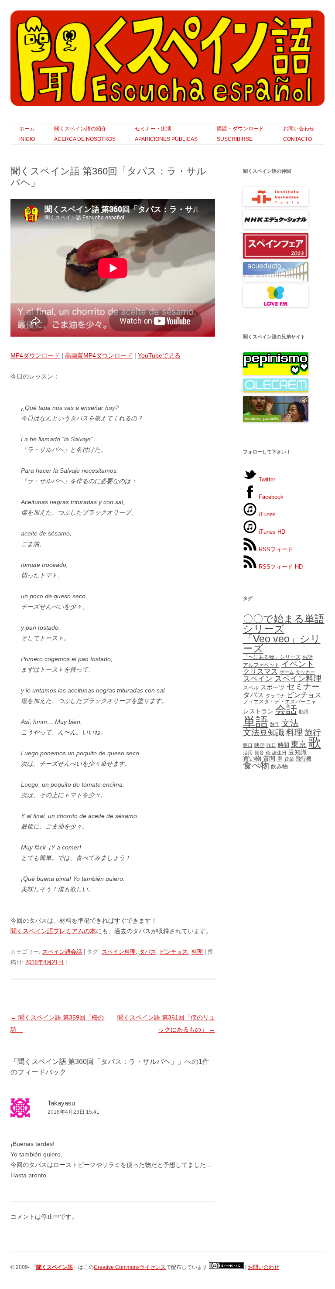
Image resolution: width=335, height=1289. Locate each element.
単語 (255, 721)
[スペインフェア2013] (275, 256)
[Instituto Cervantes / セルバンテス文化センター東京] (275, 204)
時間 (283, 745)
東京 (299, 744)
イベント (297, 663)
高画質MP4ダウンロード (99, 355)
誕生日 (279, 752)
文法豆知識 (263, 732)
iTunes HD (271, 532)
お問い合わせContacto (298, 134)
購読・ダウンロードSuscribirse (240, 134)
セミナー (303, 686)
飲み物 (279, 766)
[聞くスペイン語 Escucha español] (167, 61)
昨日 (271, 745)
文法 (290, 723)
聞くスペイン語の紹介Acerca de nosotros (85, 134)
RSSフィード (275, 549)
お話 (307, 657)
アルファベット (261, 665)
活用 (248, 752)
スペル (251, 688)
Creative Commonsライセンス (130, 1267)
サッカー (305, 672)
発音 (259, 752)
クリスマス (260, 671)
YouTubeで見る (159, 355)
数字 (275, 724)
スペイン (258, 678)
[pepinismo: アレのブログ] (275, 373)
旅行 (312, 732)
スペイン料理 (119, 951)
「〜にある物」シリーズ (272, 657)
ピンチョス (174, 951)
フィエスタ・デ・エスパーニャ (279, 702)
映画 (259, 745)
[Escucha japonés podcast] (275, 420)
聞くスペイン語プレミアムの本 (53, 931)
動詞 (303, 711)
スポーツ (272, 687)
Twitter (266, 479)
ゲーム (287, 672)
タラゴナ (275, 695)
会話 (286, 709)
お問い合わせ (263, 1267)
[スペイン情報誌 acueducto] (275, 279)
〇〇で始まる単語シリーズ (284, 623)
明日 (248, 745)
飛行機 (303, 759)
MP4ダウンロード (35, 355)
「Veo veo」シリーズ (282, 644)
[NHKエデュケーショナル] (275, 227)
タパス (147, 951)
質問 (269, 758)
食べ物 (256, 765)
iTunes (266, 514)
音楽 (289, 758)
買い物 (252, 758)
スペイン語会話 (62, 951)
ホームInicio (27, 134)
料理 (197, 951)
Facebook (270, 497)
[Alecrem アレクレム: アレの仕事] (275, 390)
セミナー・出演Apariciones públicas (166, 134)
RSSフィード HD (280, 566)
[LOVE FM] (275, 305)
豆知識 (297, 752)
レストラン (258, 711)
